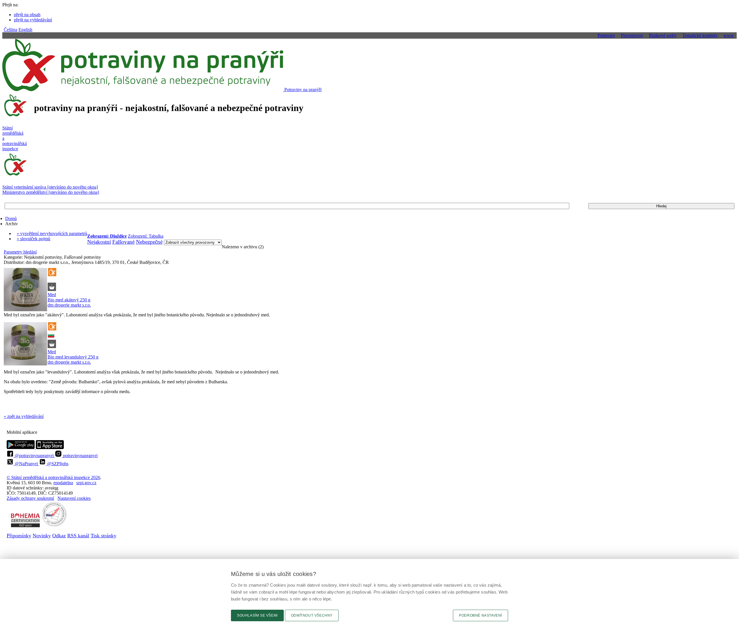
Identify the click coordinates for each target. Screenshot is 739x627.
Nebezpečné (149, 242)
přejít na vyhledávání (33, 19)
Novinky (42, 535)
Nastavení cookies (74, 498)
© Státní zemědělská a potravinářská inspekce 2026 (53, 477)
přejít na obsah (27, 14)
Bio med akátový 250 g (69, 299)
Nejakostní (99, 242)
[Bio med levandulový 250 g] (25, 344)
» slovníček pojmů (33, 238)
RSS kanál (78, 535)
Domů (11, 218)
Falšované (123, 242)
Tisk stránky (103, 535)
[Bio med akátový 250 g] (25, 290)
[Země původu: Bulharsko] (51, 337)
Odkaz (59, 535)
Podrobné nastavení (480, 615)
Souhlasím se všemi (257, 615)
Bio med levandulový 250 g (73, 356)
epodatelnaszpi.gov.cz (74, 482)
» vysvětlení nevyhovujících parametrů (52, 233)
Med (52, 294)
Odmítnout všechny (312, 615)
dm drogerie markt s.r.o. (69, 305)
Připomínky (19, 535)
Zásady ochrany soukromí (30, 498)
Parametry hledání (20, 251)
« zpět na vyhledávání (24, 416)
